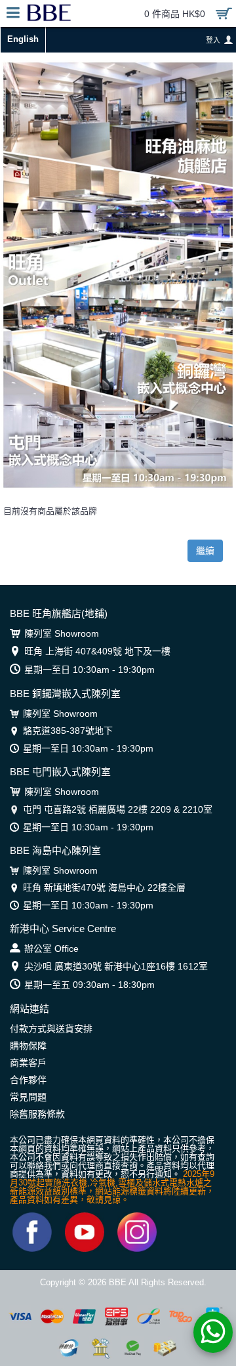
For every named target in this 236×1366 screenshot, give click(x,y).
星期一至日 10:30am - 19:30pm (89, 669)
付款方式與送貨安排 (51, 1028)
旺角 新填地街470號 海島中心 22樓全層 (104, 887)
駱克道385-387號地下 (68, 730)
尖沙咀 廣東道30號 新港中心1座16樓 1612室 (116, 966)
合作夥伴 (28, 1080)
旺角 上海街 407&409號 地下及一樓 (97, 651)
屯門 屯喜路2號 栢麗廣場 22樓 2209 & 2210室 (117, 809)
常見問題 (28, 1097)
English (23, 39)
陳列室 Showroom (61, 633)
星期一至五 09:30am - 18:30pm (89, 984)
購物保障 (28, 1045)
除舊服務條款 (37, 1114)
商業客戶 (28, 1062)
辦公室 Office (51, 948)
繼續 (205, 550)
